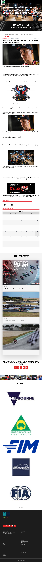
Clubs (22, 532)
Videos (3, 543)
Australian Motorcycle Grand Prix (7, 533)
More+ (3, 534)
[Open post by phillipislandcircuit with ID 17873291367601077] (2, 377)
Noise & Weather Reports (24, 541)
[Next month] (37, 211)
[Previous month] (4, 211)
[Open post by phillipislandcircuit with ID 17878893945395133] (18, 377)
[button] (40, 0)
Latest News (14, 16)
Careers (4, 556)
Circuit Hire (22, 545)
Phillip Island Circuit (7, 16)
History (22, 539)
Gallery (4, 544)
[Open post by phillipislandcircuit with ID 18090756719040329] (34, 377)
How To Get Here (23, 552)
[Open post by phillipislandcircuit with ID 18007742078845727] (23, 377)
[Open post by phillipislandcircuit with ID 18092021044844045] (29, 377)
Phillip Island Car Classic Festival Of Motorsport (9, 532)
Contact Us (4, 555)
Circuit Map (22, 540)
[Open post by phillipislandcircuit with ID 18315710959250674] (13, 377)
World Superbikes (5, 531)
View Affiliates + (21, 507)
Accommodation (23, 551)
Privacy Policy (23, 542)
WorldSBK (17, 16)
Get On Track (23, 531)
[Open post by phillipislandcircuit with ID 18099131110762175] (7, 377)
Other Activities (5, 539)
